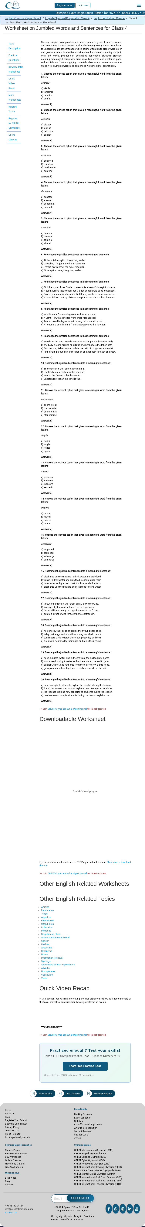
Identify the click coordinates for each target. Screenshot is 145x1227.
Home (8, 1110)
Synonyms (46, 951)
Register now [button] (64, 5)
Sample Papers (13, 1150)
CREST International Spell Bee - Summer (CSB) (98, 1177)
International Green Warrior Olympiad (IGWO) (97, 1170)
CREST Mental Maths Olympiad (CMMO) (95, 1174)
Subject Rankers (82, 1131)
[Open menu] (139, 5)
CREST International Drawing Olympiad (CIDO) (98, 1167)
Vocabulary (47, 975)
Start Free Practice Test (85, 1066)
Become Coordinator (16, 1123)
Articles (45, 907)
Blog (7, 1181)
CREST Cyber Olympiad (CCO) (89, 1160)
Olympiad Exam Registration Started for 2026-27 (77, 13)
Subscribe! (80, 1198)
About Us (10, 1113)
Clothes (45, 944)
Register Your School (16, 1120)
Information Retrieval (52, 958)
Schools (9, 1184)
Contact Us (11, 1212)
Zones (77, 1138)
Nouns (44, 954)
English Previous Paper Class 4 (23, 18)
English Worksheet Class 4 (109, 18)
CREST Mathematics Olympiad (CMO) (93, 1150)
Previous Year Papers (16, 1153)
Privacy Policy (12, 1127)
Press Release (12, 1134)
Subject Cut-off (81, 1134)
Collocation (47, 927)
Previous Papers (103, 1093)
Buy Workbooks (13, 1157)
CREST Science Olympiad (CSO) (90, 1157)
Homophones (48, 971)
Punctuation (47, 910)
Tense (44, 913)
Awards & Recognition (85, 1128)
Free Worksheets (14, 1167)
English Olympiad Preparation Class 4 (67, 18)
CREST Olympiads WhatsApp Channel (67, 709)
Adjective (46, 917)
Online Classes (13, 1160)
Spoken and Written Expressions (58, 964)
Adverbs (45, 968)
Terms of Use (12, 1130)
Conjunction (47, 924)
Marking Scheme (83, 1114)
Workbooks (45, 1093)
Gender (45, 941)
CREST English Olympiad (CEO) (90, 1153)
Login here (82, 5)
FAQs (8, 1117)
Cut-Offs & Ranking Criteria (88, 1124)
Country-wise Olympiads (17, 1137)
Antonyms (46, 947)
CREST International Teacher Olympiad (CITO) (98, 1184)
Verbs (44, 978)
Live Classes (73, 1093)
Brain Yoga (10, 1178)
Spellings (46, 961)
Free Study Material (15, 1163)
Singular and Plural (51, 934)
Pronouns (46, 930)
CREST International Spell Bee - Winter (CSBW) (98, 1180)
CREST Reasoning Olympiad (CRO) (92, 1163)
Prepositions (47, 920)
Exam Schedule (82, 1117)
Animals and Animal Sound (55, 937)
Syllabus (78, 1121)
